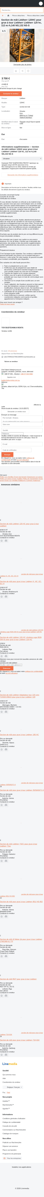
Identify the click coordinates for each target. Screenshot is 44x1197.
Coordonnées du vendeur (11, 1082)
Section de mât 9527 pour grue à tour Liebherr (18, 979)
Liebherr (22, 98)
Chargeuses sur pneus (35, 477)
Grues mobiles (17, 479)
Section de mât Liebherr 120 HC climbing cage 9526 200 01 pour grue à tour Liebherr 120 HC (20, 638)
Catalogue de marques (10, 1133)
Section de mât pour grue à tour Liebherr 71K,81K (20, 1040)
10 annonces (12, 351)
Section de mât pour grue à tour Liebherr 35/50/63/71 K (22, 790)
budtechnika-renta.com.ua (10, 380)
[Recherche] (41, 10)
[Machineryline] (8, 15)
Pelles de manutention (31, 479)
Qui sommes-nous (9, 1075)
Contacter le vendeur (10, 93)
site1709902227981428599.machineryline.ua (19, 357)
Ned (8, 1092)
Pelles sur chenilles (7, 477)
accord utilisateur (23, 460)
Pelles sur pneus (6, 479)
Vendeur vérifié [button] (6, 331)
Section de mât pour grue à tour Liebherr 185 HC (19, 735)
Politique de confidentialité (11, 1122)
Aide (4, 1078)
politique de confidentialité (34, 671)
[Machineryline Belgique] (15, 3)
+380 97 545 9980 (26, 374)
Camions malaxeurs (33, 480)
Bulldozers (22, 480)
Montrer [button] (17, 374)
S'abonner (6, 668)
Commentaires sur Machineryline (14, 1130)
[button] (41, 3)
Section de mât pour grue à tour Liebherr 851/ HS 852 (21, 902)
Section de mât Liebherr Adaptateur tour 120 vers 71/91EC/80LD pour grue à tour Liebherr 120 (19, 696)
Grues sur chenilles (11, 480)
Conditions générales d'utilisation (14, 1118)
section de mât (25, 107)
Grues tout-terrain (20, 477)
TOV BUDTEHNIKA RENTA (12, 328)
